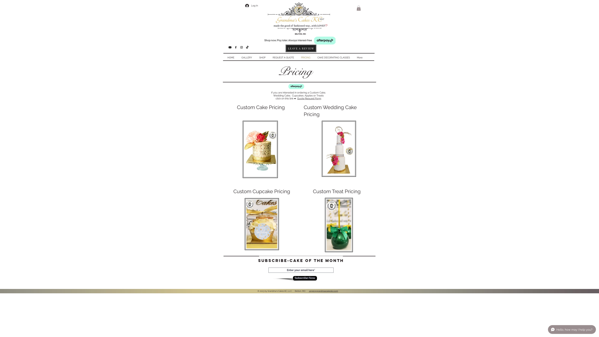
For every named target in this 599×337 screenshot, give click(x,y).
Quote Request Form (309, 98)
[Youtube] (230, 47)
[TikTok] (247, 47)
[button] (359, 8)
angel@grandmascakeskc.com (323, 291)
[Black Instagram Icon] (241, 47)
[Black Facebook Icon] (235, 47)
